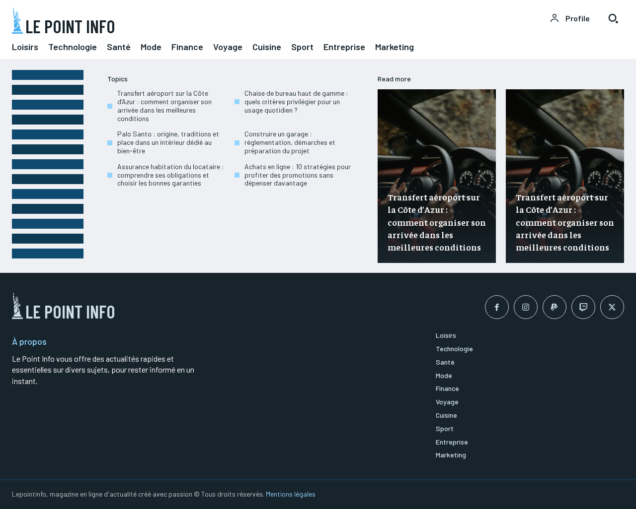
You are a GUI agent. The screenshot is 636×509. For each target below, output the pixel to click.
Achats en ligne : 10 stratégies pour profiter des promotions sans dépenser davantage (297, 175)
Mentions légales (291, 494)
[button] (613, 18)
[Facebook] (497, 307)
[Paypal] (554, 307)
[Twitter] (612, 307)
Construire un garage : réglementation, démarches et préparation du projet (289, 142)
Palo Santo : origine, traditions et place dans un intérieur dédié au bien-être (168, 142)
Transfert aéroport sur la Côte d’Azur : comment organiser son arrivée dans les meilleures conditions (164, 105)
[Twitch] (583, 307)
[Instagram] (526, 307)
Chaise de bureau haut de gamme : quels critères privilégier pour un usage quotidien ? (296, 101)
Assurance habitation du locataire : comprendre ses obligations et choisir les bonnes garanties (170, 175)
